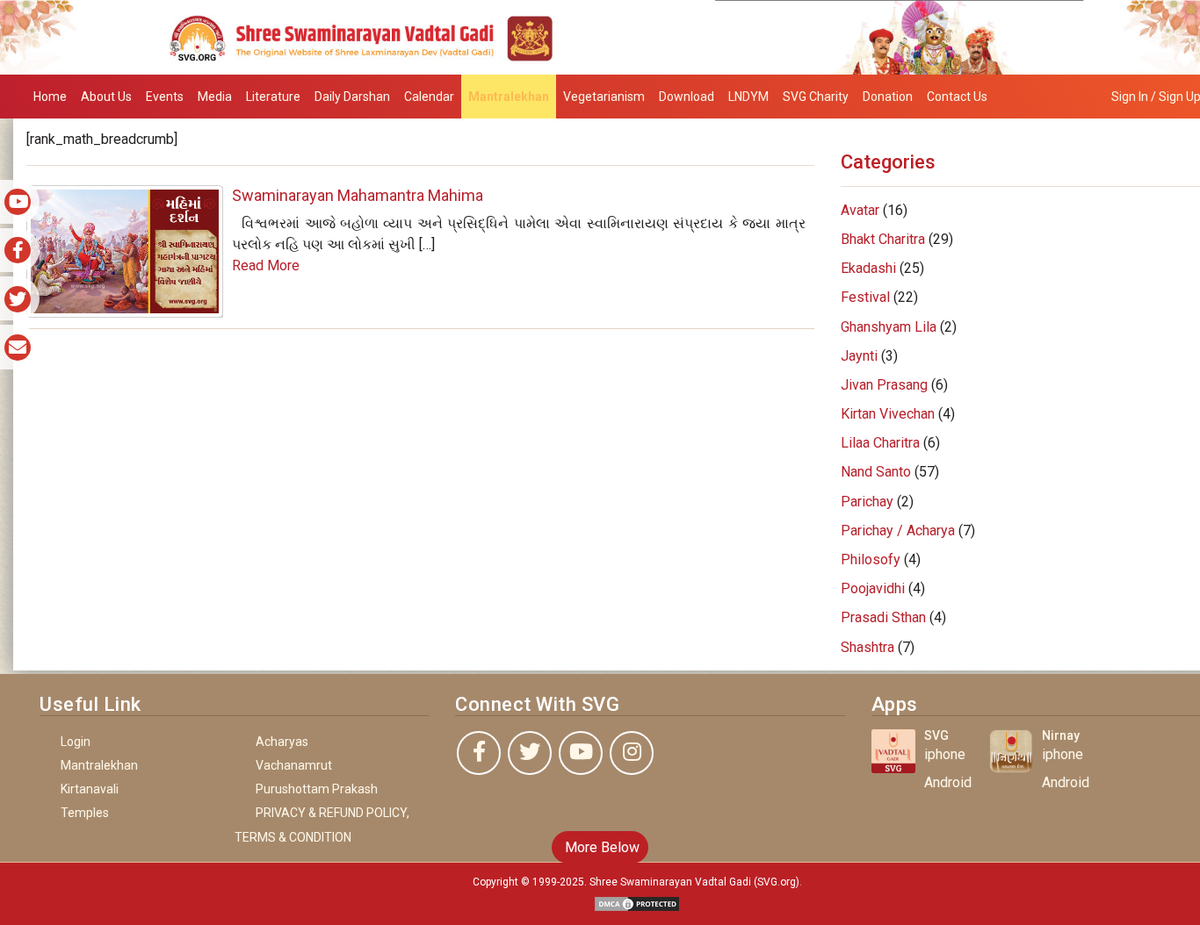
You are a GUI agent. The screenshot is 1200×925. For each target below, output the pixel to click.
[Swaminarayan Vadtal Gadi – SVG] (600, 36)
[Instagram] (632, 753)
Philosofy (870, 559)
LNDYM (748, 97)
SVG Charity (816, 97)
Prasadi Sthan (883, 617)
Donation (888, 97)
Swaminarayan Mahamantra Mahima (357, 195)
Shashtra (867, 647)
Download (686, 97)
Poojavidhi (873, 588)
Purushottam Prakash (317, 789)
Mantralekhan (508, 97)
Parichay (867, 501)
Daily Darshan (352, 97)
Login (75, 742)
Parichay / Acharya (898, 530)
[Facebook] (479, 753)
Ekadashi (868, 268)
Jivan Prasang (884, 384)
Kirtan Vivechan (888, 413)
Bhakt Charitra (883, 239)
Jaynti (859, 356)
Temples (85, 813)
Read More (266, 265)
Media (215, 97)
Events (165, 97)
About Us (106, 97)
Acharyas (282, 742)
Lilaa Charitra (880, 442)
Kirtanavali (90, 789)
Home (50, 97)
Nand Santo (876, 471)
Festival (865, 297)
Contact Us (957, 97)
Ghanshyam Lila (888, 327)
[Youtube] (581, 753)
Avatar (860, 210)
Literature (273, 97)
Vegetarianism (604, 97)
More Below (600, 847)
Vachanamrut (294, 765)
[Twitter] (530, 753)
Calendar (429, 97)
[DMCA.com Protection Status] (637, 902)
